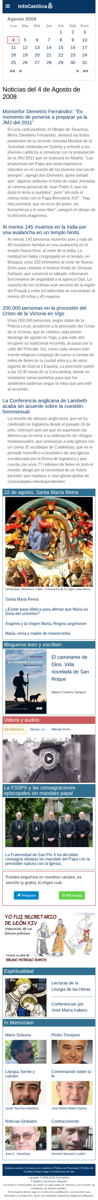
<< (12, 71)
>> (85, 71)
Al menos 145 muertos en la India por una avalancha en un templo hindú (44, 229)
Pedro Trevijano (66, 1035)
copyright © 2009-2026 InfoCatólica (49, 1177)
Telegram (28, 895)
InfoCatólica (32, 6)
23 (72, 54)
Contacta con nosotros (38, 1168)
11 (13, 47)
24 (84, 54)
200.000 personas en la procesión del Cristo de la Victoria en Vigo (44, 310)
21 (49, 54)
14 (49, 47)
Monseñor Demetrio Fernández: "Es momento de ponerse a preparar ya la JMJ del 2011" (45, 117)
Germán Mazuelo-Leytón (68, 1154)
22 (60, 54)
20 (37, 54)
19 (25, 54)
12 (25, 47)
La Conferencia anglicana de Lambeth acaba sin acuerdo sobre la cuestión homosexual (45, 406)
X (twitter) (36, 1181)
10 (84, 39)
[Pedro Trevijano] (72, 1051)
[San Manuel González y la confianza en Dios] (49, 759)
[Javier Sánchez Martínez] (25, 1093)
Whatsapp (73, 895)
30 (72, 62)
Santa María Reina (22, 599)
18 (13, 54)
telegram (62, 1181)
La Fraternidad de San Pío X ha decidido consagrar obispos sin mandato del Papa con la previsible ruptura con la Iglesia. (47, 859)
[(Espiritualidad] (25, 996)
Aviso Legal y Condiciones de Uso (55, 1171)
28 (49, 62)
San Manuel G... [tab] (15, 729)
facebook (49, 1181)
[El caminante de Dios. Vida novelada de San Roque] (25, 681)
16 (72, 47)
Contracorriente (65, 1121)
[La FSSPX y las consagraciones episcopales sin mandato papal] (49, 822)
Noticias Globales (21, 1121)
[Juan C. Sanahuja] (25, 1138)
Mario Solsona (18, 1035)
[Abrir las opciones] (8, 6)
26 (25, 62)
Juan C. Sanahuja (17, 1154)
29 (60, 62)
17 (84, 47)
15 (60, 47)
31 (84, 62)
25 (13, 62)
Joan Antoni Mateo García (69, 1108)
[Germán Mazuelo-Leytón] (72, 1138)
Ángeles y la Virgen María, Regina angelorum (45, 623)
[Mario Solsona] (25, 1051)
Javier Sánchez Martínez (22, 1108)
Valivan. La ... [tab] (39, 729)
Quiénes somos (14, 1168)
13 (37, 47)
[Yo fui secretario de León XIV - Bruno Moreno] (49, 938)
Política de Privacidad (66, 1168)
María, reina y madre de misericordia (37, 633)
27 (37, 62)
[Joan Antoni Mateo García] (72, 1093)
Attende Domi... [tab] (61, 729)
